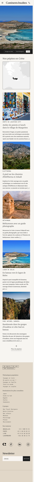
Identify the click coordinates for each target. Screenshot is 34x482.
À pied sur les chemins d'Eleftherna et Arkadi (12, 175)
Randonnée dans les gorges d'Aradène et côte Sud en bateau (15, 327)
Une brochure (9, 368)
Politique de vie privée (7, 478)
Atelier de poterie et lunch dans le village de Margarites (15, 126)
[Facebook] (11, 444)
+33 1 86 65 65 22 (23, 431)
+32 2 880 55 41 (24, 429)
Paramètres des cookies (24, 478)
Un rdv (15, 366)
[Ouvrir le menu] (2, 3)
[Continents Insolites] (4, 444)
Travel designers (20, 51)
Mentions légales (22, 475)
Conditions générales (23, 472)
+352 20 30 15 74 (24, 435)
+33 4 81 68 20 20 (23, 433)
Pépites (28, 51)
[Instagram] (28, 444)
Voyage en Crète (9, 51)
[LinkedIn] (20, 444)
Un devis (7, 366)
